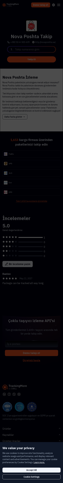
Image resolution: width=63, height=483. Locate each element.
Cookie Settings (31, 476)
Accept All (31, 470)
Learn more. (39, 462)
